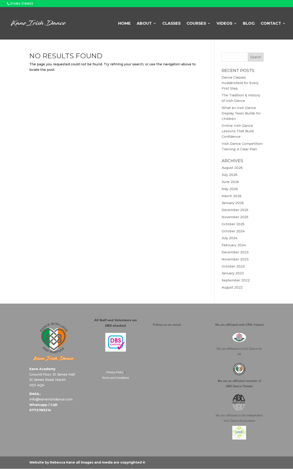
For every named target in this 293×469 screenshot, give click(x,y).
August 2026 (232, 168)
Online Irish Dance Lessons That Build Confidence (238, 131)
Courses (196, 24)
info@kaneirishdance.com (51, 399)
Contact (271, 24)
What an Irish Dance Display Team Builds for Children (241, 113)
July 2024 (229, 238)
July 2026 (229, 175)
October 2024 (233, 231)
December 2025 (235, 210)
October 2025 (233, 224)
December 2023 (235, 252)
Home (124, 24)
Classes (171, 24)
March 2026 (231, 196)
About (144, 24)
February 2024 (234, 245)
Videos (224, 24)
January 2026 (233, 203)
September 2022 (236, 280)
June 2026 (230, 182)
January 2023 (233, 273)
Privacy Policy (115, 372)
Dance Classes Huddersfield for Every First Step (240, 82)
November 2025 (235, 217)
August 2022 (232, 287)
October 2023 (233, 266)
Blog (249, 24)
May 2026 (230, 189)
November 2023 (235, 259)
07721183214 (40, 410)
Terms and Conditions (115, 377)
